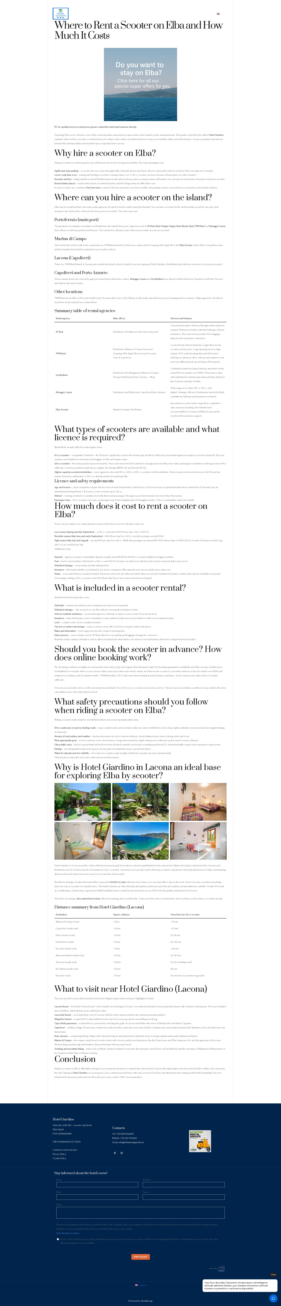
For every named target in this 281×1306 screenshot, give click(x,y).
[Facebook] (220, 3)
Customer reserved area (65, 1149)
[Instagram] (226, 3)
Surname (147, 1179)
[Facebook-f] (115, 1153)
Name (59, 1179)
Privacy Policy (59, 1154)
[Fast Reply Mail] (221, 1268)
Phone (146, 1192)
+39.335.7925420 (128, 1138)
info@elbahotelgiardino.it (131, 1142)
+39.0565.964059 (125, 1133)
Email (58, 1192)
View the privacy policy (67, 1233)
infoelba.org (147, 1300)
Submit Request (140, 1257)
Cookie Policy (59, 1158)
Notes (59, 1204)
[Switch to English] (218, 14)
